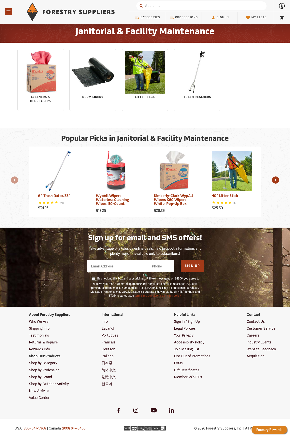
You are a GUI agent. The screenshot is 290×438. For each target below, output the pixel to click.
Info (105, 321)
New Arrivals (39, 390)
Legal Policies (185, 328)
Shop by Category (43, 363)
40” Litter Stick (225, 196)
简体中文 (109, 370)
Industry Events (259, 342)
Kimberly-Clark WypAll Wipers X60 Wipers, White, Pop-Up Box (173, 200)
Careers (253, 335)
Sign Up (192, 266)
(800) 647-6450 (73, 428)
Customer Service (261, 328)
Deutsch (108, 349)
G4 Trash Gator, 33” (54, 196)
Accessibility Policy (189, 342)
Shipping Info (39, 328)
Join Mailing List (186, 349)
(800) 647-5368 (34, 428)
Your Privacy (184, 335)
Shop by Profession (44, 370)
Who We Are (39, 321)
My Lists (259, 17)
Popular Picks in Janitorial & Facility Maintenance (145, 139)
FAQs (178, 363)
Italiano (107, 356)
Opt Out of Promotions (192, 356)
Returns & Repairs (43, 342)
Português (110, 335)
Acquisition (255, 356)
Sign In (223, 17)
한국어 (107, 384)
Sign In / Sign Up (187, 321)
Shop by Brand (40, 377)
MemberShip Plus (188, 377)
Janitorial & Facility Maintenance (145, 32)
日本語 (107, 363)
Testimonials (39, 335)
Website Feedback (261, 349)
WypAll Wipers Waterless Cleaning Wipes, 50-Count (112, 200)
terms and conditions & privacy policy (158, 295)
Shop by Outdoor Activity (49, 384)
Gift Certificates (186, 370)
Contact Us (256, 321)
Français (108, 342)
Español (108, 328)
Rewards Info (39, 349)
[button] (14, 180)
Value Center (39, 397)
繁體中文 (109, 377)
